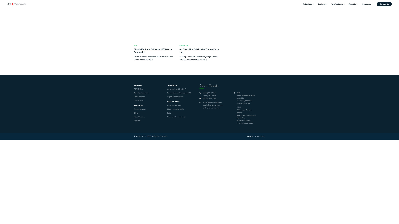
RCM (135, 45)
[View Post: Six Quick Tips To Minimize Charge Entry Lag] (199, 30)
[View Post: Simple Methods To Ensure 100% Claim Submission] (154, 30)
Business (182, 45)
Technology (172, 85)
